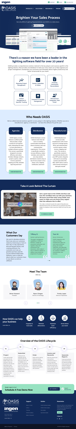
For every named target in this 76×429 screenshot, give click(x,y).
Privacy (15, 426)
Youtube (60, 418)
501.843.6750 (70, 2)
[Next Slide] (26, 303)
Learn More (6, 325)
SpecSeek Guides (44, 412)
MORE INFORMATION (16, 171)
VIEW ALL (38, 274)
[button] (48, 260)
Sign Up (60, 412)
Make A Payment (30, 415)
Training (28, 410)
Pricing (58, 8)
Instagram (62, 418)
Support (52, 2)
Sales (60, 2)
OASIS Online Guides (45, 407)
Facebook (57, 418)
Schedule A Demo (69, 8)
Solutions (39, 8)
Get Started (53, 388)
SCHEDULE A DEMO (38, 25)
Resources (48, 8)
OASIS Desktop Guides (46, 405)
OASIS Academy (29, 412)
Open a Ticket (29, 405)
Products (29, 8)
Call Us (27, 407)
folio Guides (43, 410)
